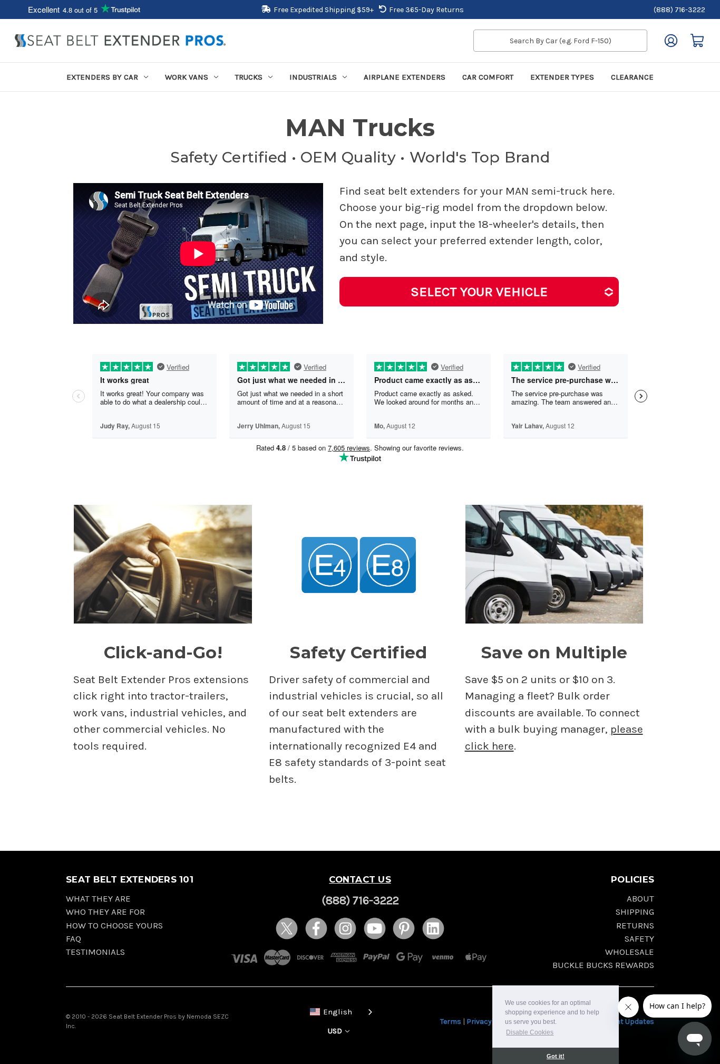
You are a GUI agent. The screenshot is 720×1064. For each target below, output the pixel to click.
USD (336, 1031)
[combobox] (339, 1011)
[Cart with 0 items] (697, 41)
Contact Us (360, 879)
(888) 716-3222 (679, 9)
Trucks (248, 77)
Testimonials (95, 952)
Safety (639, 939)
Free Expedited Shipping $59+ (324, 9)
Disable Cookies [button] (529, 1032)
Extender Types (562, 77)
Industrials (313, 77)
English (337, 1012)
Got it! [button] (556, 1056)
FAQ (73, 939)
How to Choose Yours (114, 926)
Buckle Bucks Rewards (603, 965)
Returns (635, 926)
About (640, 899)
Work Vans (186, 77)
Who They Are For (105, 912)
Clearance (632, 77)
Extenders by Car (102, 77)
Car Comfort (487, 77)
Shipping (635, 912)
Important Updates (620, 1021)
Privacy (479, 1021)
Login (671, 41)
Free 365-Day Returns (426, 9)
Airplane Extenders (404, 77)
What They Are (98, 899)
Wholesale (629, 952)
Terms (450, 1021)
